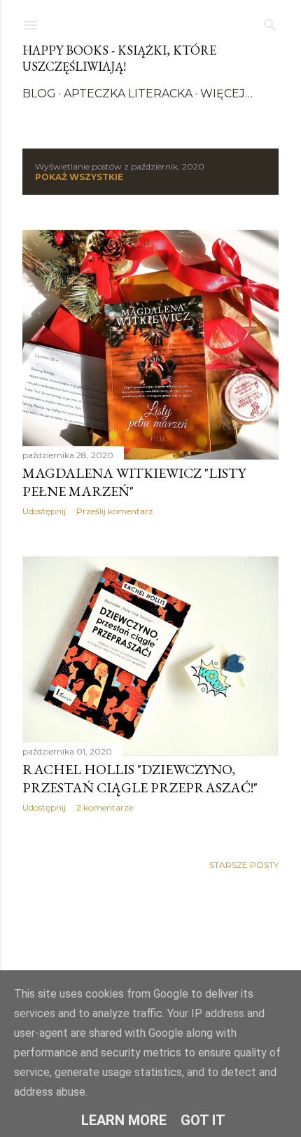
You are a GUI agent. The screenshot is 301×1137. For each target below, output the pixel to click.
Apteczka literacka (128, 93)
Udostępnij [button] (44, 511)
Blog (39, 93)
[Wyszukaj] (270, 22)
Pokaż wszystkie (79, 177)
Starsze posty (244, 865)
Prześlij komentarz (114, 511)
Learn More (124, 1120)
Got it (203, 1120)
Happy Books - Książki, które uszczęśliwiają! (119, 58)
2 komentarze (104, 807)
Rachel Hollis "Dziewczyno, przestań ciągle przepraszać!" (140, 778)
